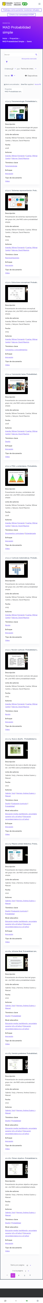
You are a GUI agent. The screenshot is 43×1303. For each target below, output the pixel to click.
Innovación (9, 174)
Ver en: (7, 76)
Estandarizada (30, 533)
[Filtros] (7, 62)
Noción (7, 625)
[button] (7, 1275)
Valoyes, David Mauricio (20, 158)
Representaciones (12, 258)
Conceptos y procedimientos (16, 350)
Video (7, 181)
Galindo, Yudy (10, 793)
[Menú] (39, 4)
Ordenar (8, 69)
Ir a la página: (18, 1271)
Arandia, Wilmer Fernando (15, 156)
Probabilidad (10, 806)
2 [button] (18, 1275)
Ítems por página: (17, 1265)
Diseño (7, 441)
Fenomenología (11, 166)
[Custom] (5, 1300)
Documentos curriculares (14, 533)
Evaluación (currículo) (19, 803)
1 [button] (12, 1275)
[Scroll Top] (37, 1300)
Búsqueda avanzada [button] (29, 59)
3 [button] (24, 1275)
